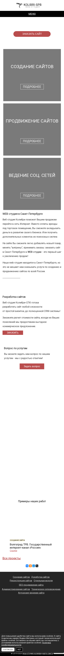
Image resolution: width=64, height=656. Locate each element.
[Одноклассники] (30, 565)
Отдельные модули (43, 580)
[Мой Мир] (33, 565)
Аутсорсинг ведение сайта (31, 593)
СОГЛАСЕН (8, 649)
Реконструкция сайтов (21, 580)
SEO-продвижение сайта (31, 585)
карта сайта (47, 653)
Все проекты (12, 558)
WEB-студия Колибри (32, 653)
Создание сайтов (21, 577)
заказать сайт (32, 34)
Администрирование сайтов (16, 589)
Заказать (13, 332)
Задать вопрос (32, 366)
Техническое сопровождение (45, 589)
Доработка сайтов (40, 577)
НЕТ (19, 649)
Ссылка (13, 550)
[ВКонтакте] (27, 565)
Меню (32, 14)
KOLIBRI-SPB (33, 5)
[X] (37, 565)
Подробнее (32, 87)
